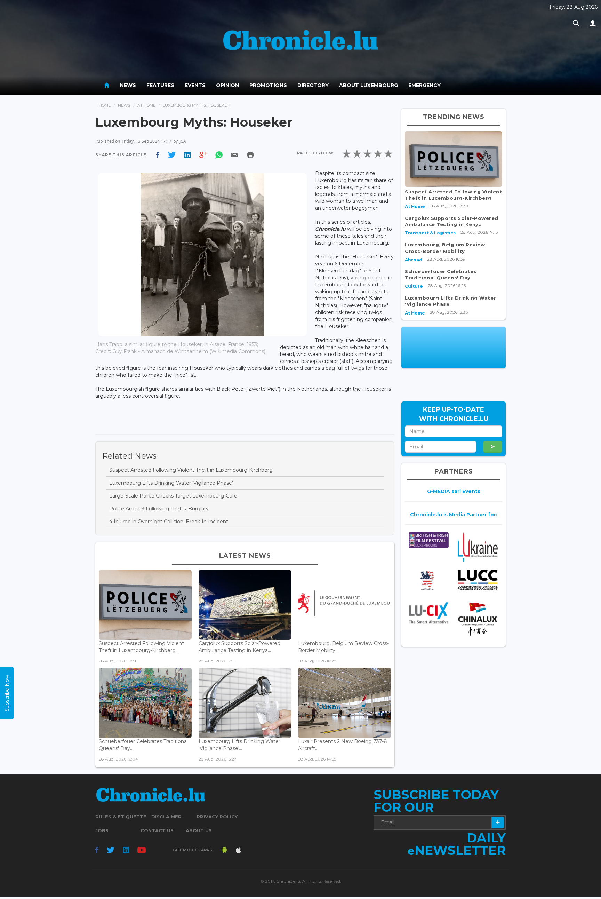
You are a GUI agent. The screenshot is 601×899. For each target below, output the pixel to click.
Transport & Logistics (430, 233)
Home (105, 105)
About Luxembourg (368, 85)
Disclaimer (166, 816)
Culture (414, 286)
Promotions (268, 85)
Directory (313, 85)
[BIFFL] (428, 540)
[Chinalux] (477, 619)
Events (195, 85)
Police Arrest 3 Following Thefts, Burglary (159, 509)
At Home (146, 105)
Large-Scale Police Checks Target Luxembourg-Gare (173, 496)
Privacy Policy (217, 816)
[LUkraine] (477, 547)
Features (160, 85)
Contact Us (157, 830)
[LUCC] (477, 580)
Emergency (424, 85)
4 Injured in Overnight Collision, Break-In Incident (168, 521)
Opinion (227, 85)
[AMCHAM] (428, 580)
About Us (199, 830)
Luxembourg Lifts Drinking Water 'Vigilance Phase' (171, 483)
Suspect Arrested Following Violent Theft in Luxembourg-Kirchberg (191, 470)
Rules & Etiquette (120, 816)
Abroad (413, 259)
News (128, 85)
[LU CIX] (428, 613)
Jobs (102, 830)
